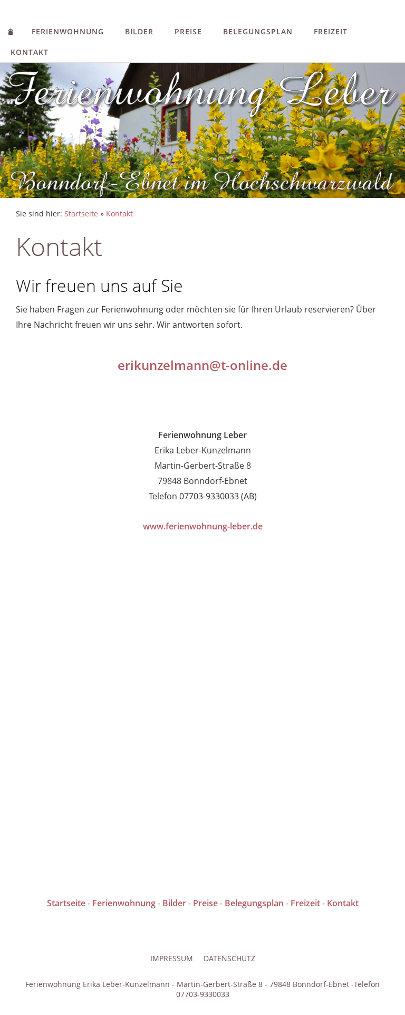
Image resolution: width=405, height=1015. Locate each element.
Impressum (171, 958)
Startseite (81, 213)
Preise (188, 31)
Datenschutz (229, 958)
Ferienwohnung (68, 31)
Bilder (139, 31)
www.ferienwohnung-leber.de (203, 526)
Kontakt (30, 52)
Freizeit (331, 31)
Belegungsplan (258, 31)
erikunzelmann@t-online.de (202, 365)
